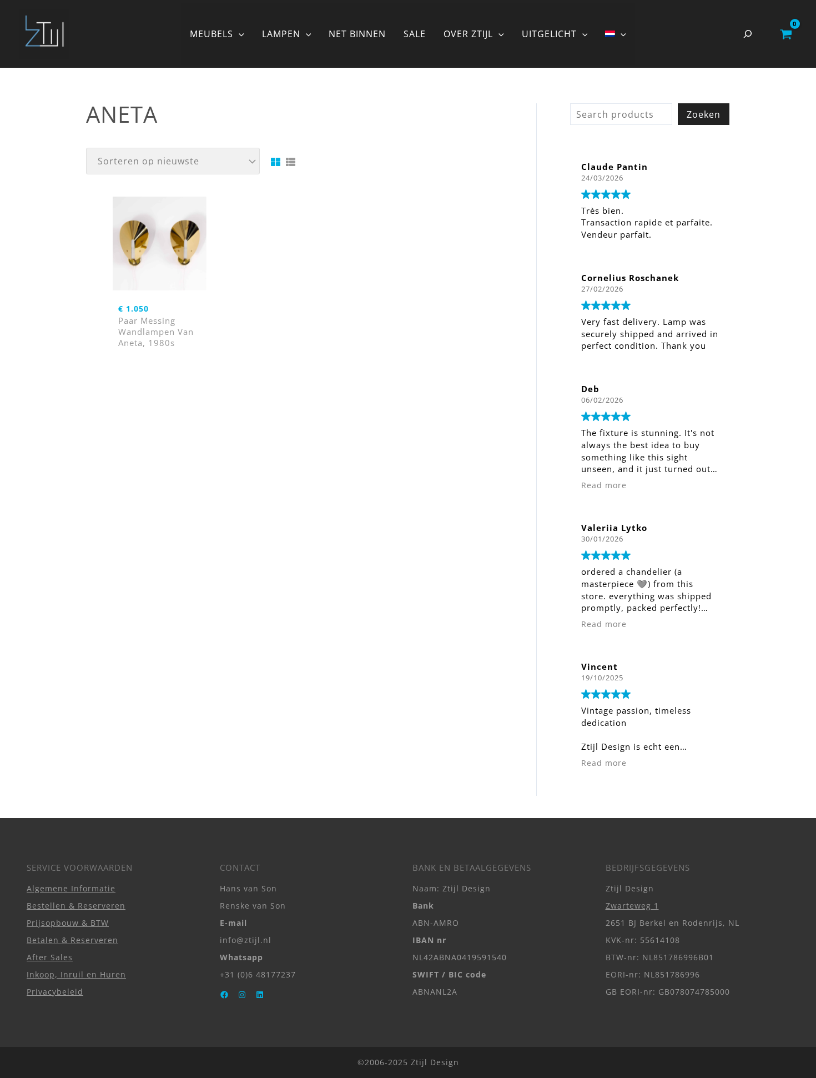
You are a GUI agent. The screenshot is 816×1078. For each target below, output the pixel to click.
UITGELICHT (549, 34)
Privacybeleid (55, 991)
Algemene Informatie (71, 888)
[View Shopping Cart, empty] (786, 33)
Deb (590, 388)
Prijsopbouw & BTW (68, 922)
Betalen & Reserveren (72, 940)
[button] (238, 34)
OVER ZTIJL (468, 34)
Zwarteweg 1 (632, 905)
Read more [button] (604, 485)
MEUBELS (211, 34)
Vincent (599, 666)
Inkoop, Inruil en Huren (76, 974)
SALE (415, 34)
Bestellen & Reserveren (76, 905)
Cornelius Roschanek (630, 277)
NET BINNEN (357, 34)
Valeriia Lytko (614, 527)
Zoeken (704, 114)
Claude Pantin (614, 166)
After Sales (50, 957)
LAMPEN (281, 34)
